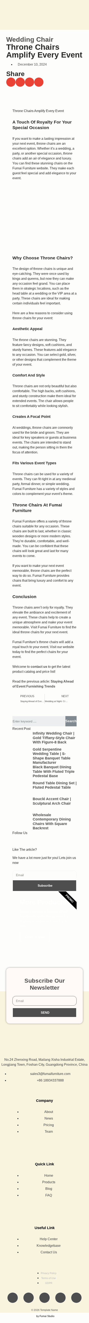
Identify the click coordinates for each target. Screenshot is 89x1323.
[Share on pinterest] (38, 82)
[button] (83, 15)
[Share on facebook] (11, 82)
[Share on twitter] (20, 82)
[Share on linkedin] (29, 82)
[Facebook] (17, 840)
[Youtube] (40, 840)
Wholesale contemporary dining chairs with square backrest (52, 821)
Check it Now (34, 937)
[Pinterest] (76, 1297)
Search (71, 721)
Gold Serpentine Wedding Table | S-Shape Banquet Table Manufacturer (51, 756)
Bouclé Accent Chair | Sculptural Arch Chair (52, 801)
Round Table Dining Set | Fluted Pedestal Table (55, 785)
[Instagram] (51, 840)
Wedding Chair (29, 39)
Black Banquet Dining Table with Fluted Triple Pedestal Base (54, 771)
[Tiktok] (29, 840)
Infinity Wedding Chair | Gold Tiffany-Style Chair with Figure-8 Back (54, 737)
